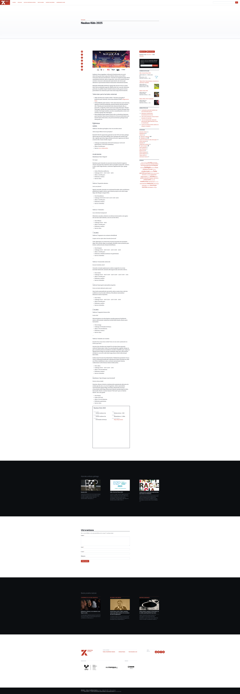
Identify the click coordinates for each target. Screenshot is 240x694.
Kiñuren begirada (143, 152)
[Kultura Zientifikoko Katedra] (91, 667)
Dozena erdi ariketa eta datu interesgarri (148, 139)
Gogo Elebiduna (142, 149)
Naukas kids (84, 492)
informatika (148, 174)
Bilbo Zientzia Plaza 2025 (116, 492)
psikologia (144, 185)
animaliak (150, 162)
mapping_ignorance (153, 178)
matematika (147, 179)
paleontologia (156, 183)
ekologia (150, 169)
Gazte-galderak (142, 147)
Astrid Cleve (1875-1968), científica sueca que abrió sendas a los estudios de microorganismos (119, 613)
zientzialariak (150, 187)
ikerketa (144, 174)
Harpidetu (155, 65)
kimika (152, 176)
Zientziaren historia (143, 156)
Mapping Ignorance (144, 597)
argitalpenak (142, 163)
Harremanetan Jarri (133, 651)
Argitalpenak (142, 133)
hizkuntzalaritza (156, 173)
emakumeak (146, 171)
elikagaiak (154, 169)
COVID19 (141, 135)
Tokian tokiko (142, 155)
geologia (147, 173)
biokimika (142, 167)
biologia (147, 167)
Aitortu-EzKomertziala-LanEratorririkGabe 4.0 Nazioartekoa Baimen (102, 691)
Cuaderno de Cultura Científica (89, 597)
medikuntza (144, 181)
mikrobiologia (151, 181)
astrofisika (143, 165)
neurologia (156, 181)
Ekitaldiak (83, 19)
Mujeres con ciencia (115, 597)
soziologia (148, 185)
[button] (82, 52)
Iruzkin (82, 535)
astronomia (149, 165)
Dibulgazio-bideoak (144, 136)
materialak (153, 179)
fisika (155, 171)
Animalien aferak (143, 132)
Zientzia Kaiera (122, 651)
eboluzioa (153, 167)
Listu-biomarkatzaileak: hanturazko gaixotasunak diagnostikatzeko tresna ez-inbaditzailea (149, 121)
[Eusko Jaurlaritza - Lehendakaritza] (131, 667)
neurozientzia (143, 183)
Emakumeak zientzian (144, 144)
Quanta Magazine (143, 153)
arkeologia (147, 163)
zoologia (155, 187)
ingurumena (144, 176)
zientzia (144, 187)
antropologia (154, 162)
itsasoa (149, 176)
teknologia (153, 185)
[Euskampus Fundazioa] (112, 667)
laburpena (146, 178)
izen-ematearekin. (103, 148)
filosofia (151, 171)
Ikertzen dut (142, 150)
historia (151, 173)
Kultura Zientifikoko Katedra (109, 651)
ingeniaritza (153, 174)
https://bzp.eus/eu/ (118, 419)
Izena (82, 547)
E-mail (82, 551)
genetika (142, 173)
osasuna (150, 183)
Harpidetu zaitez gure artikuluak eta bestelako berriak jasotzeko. (148, 62)
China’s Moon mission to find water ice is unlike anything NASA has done (149, 612)
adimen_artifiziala (144, 162)
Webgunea (83, 556)
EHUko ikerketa (142, 141)
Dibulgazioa (143, 138)
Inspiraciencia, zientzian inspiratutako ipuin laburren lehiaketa (149, 492)
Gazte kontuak (143, 146)
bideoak (155, 165)
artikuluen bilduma (154, 163)
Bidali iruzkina (85, 561)
